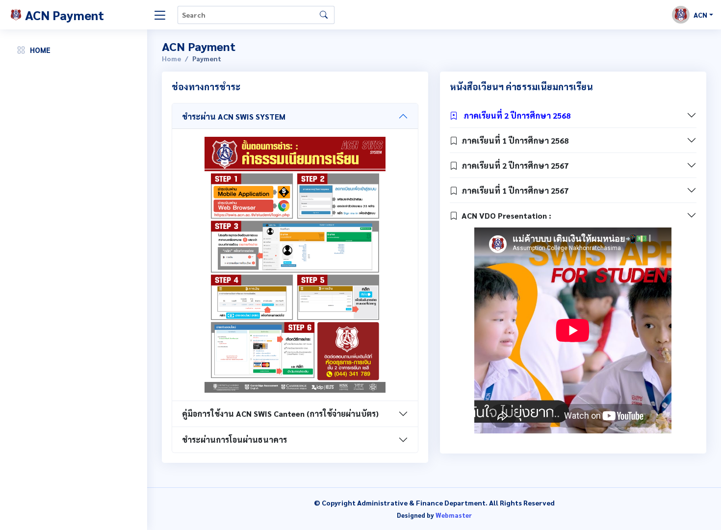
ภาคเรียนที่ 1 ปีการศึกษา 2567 (513, 190)
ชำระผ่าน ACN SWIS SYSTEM (233, 116)
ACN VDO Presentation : (504, 215)
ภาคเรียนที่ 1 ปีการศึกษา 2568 (513, 140)
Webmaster (454, 515)
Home (171, 58)
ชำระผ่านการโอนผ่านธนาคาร (234, 439)
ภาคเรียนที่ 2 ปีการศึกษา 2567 (513, 165)
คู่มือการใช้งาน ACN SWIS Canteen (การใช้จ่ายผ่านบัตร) (280, 413)
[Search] (324, 15)
